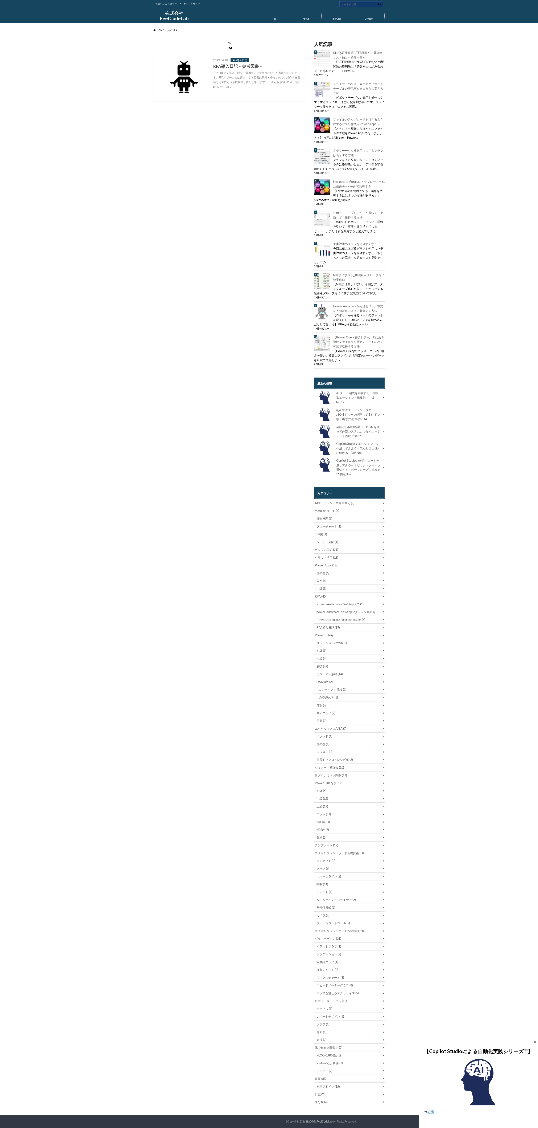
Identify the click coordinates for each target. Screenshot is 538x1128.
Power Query (328, 783)
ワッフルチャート (330, 977)
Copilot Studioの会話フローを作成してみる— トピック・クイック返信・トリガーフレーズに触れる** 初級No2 (358, 467)
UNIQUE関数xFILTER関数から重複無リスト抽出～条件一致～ (357, 55)
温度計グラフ (327, 962)
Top (274, 18)
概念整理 (324, 518)
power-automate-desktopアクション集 (345, 612)
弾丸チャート (327, 970)
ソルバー (324, 1071)
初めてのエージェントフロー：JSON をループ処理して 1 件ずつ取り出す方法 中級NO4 (358, 414)
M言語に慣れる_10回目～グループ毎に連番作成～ (358, 277)
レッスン (324, 752)
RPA (320, 596)
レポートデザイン (330, 1016)
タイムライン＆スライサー (336, 899)
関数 (322, 884)
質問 (321, 720)
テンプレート (326, 845)
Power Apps (326, 565)
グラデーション (328, 954)
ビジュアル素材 (329, 674)
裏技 (322, 666)
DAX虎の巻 (328, 697)
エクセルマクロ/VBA (331, 728)
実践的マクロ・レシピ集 (334, 759)
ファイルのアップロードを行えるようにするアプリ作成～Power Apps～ (358, 122)
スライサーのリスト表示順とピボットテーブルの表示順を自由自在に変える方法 (358, 88)
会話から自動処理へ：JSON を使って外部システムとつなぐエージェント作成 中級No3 (358, 431)
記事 (430, 1112)
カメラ (322, 915)
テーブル (324, 1008)
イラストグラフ (328, 946)
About (306, 18)
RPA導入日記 (328, 627)
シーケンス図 (327, 542)
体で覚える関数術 (328, 1047)
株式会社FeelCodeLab (174, 15)
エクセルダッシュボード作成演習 (340, 931)
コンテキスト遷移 (332, 689)
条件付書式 (325, 907)
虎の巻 (322, 573)
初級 (321, 650)
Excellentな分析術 (329, 1063)
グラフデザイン (328, 938)
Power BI (324, 635)
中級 (321, 588)
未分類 (321, 1102)
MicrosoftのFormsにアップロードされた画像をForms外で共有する (359, 184)
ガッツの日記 (326, 549)
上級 (322, 806)
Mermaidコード (327, 511)
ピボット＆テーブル (331, 1001)
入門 (321, 581)
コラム (323, 814)
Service (337, 18)
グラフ (322, 868)
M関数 (322, 829)
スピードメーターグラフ (334, 985)
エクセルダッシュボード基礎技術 (340, 853)
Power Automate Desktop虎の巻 (340, 620)
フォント (324, 892)
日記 (320, 1094)
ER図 (321, 534)
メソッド (324, 736)
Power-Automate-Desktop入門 (340, 604)
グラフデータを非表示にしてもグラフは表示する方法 (358, 153)
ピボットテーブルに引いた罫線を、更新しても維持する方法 (358, 215)
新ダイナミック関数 (331, 775)
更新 (321, 1032)
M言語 (323, 822)
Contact (369, 18)
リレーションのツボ (331, 643)
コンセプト (325, 861)
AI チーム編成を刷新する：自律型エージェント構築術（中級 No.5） (357, 397)
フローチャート (328, 526)
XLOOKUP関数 (328, 1055)
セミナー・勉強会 (329, 767)
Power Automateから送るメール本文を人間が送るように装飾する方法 (358, 308)
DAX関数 (324, 682)
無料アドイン (328, 1086)
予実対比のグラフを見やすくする (355, 244)
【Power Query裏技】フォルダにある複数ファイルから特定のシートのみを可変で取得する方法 (358, 341)
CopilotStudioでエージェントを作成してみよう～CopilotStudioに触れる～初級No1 (357, 448)
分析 (321, 705)
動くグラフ (325, 713)
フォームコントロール (333, 923)
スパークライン (328, 876)
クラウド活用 (326, 557)
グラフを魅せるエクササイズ (337, 993)
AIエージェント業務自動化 (334, 503)
